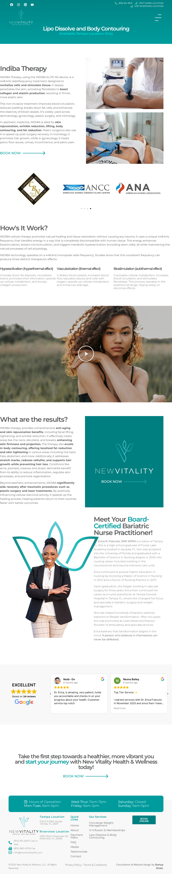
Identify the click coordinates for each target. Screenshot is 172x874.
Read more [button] (120, 708)
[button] (81, 208)
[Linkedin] (25, 5)
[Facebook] (12, 5)
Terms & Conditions (95, 865)
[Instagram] (18, 5)
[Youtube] (32, 5)
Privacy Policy (73, 865)
